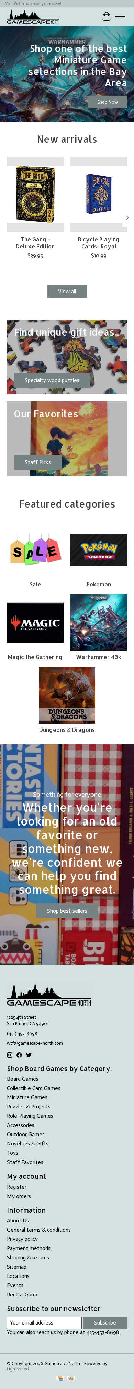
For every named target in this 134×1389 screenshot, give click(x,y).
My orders (19, 1196)
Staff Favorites (25, 1162)
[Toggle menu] (120, 16)
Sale (35, 584)
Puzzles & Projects (29, 1106)
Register (16, 1187)
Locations (18, 1276)
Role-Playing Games (30, 1116)
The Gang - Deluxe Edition (35, 243)
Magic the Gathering (35, 657)
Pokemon (99, 584)
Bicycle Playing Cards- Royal (99, 243)
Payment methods (29, 1248)
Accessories (20, 1125)
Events (15, 1285)
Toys (12, 1153)
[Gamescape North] (33, 16)
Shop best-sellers (67, 910)
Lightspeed (18, 1369)
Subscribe (105, 1322)
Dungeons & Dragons (67, 729)
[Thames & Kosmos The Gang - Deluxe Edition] (35, 194)
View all (67, 291)
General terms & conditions (39, 1229)
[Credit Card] (60, 1379)
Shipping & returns (28, 1257)
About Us (18, 1220)
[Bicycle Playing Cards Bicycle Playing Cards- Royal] (98, 194)
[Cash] (71, 1379)
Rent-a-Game (23, 1294)
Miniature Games (27, 1097)
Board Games (22, 1079)
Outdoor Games (26, 1134)
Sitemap (16, 1266)
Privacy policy (22, 1239)
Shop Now (107, 101)
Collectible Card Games (33, 1088)
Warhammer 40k (98, 657)
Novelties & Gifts (27, 1143)
